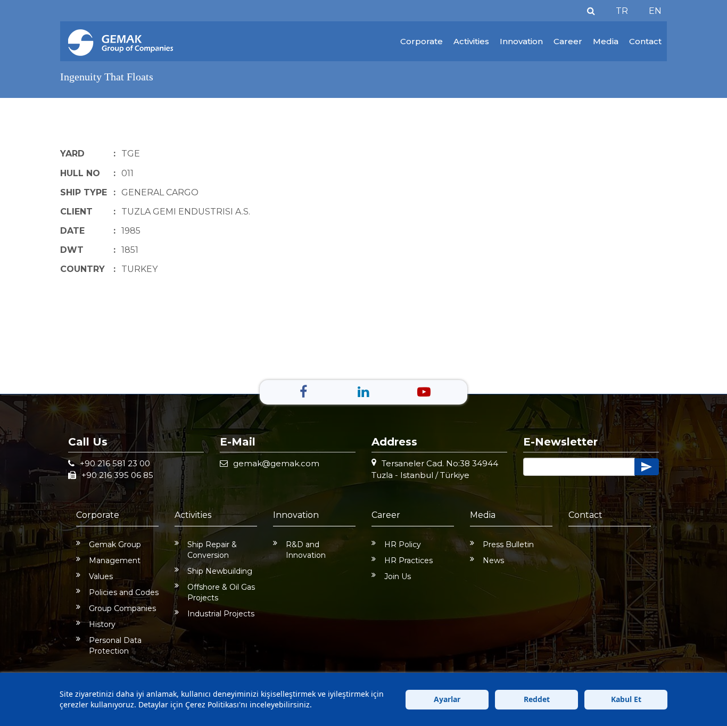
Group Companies (122, 608)
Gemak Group (115, 544)
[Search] (591, 11)
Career (567, 41)
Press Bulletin (508, 544)
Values (101, 576)
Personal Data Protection (115, 646)
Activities (471, 41)
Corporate (421, 41)
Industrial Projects (220, 613)
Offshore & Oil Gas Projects (221, 592)
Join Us (397, 576)
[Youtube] (424, 392)
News (493, 560)
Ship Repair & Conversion (212, 550)
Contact (645, 41)
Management (115, 560)
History (102, 624)
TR (622, 11)
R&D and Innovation (306, 550)
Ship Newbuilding (219, 571)
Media (605, 41)
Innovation (521, 41)
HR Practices (408, 560)
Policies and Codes (124, 592)
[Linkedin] (363, 392)
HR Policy (402, 544)
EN (655, 11)
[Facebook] (303, 392)
